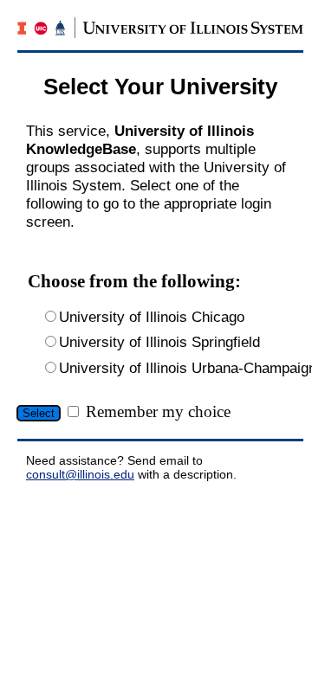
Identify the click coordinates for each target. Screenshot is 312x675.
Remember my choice (158, 411)
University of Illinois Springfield (159, 341)
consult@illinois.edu (80, 474)
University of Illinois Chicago (151, 316)
